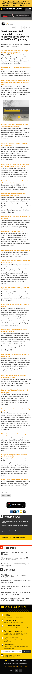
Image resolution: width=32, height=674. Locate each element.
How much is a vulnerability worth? (12, 231)
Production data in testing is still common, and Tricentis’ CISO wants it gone (15, 599)
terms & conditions (9, 657)
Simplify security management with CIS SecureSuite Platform (14, 559)
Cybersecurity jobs (11, 638)
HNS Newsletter (10, 620)
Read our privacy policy (10, 666)
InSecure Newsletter (12, 626)
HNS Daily (8, 615)
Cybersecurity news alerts (13, 631)
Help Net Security (10, 23)
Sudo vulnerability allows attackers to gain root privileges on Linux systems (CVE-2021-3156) (15, 82)
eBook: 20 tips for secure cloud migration (14, 479)
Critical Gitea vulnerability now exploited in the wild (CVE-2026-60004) (15, 593)
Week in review (6, 495)
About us (19, 666)
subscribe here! (24, 5)
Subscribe (26, 651)
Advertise (25, 666)
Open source (9, 645)
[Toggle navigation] (29, 9)
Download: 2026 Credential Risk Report (13, 537)
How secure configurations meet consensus (15, 250)
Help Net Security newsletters (13, 2)
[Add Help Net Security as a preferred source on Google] (29, 27)
